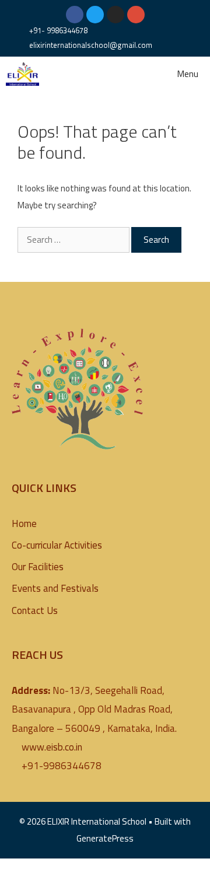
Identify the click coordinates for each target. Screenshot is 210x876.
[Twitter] (95, 14)
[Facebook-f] (74, 14)
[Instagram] (115, 14)
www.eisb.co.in (52, 747)
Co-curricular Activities (57, 545)
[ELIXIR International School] (22, 74)
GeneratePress (105, 838)
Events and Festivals (55, 588)
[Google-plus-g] (136, 14)
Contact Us (35, 610)
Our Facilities (38, 566)
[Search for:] (74, 239)
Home (24, 523)
